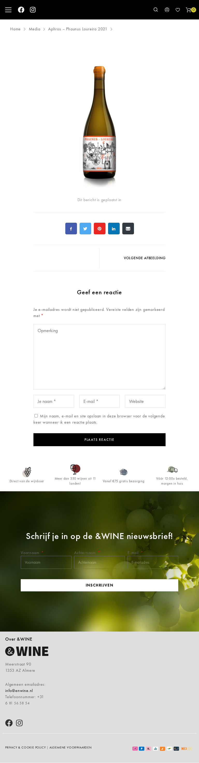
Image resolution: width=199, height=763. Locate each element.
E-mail (133, 552)
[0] (188, 10)
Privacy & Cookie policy (25, 747)
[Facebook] (21, 9)
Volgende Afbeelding (145, 258)
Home (16, 29)
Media (34, 29)
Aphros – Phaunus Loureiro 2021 (78, 29)
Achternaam (85, 552)
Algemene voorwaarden (70, 747)
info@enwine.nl (19, 690)
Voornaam (30, 552)
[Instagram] (32, 9)
